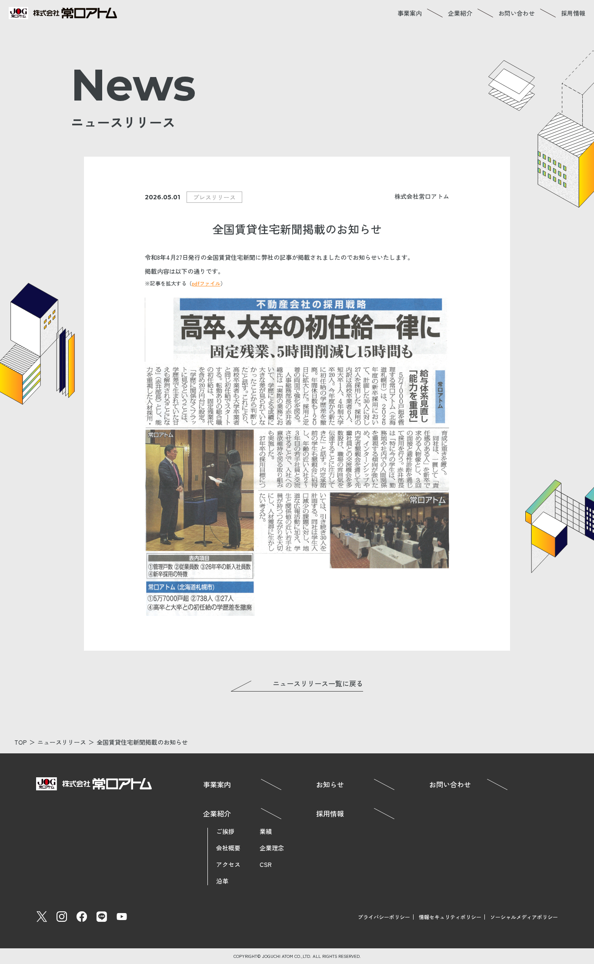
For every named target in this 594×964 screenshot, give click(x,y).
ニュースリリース (61, 742)
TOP (20, 742)
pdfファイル (206, 283)
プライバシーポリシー (384, 916)
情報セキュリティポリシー (450, 916)
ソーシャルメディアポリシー (524, 916)
